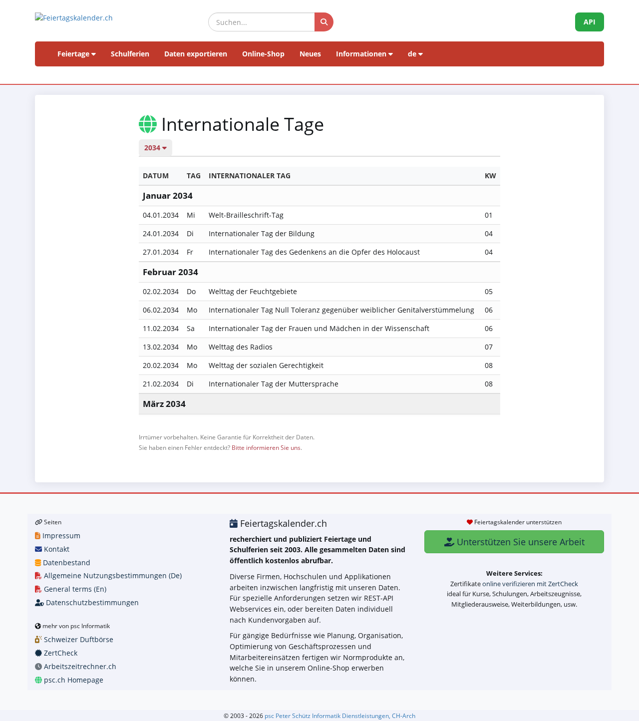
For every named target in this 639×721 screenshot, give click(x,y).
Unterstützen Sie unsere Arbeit (519, 542)
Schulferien (130, 53)
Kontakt (55, 549)
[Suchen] (324, 21)
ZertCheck (59, 653)
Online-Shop (263, 53)
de (413, 53)
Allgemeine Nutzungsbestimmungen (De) (112, 575)
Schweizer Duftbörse (77, 639)
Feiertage (74, 53)
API (590, 21)
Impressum (60, 535)
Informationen (362, 53)
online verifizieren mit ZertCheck (530, 583)
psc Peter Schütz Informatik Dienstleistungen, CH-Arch (340, 716)
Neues (310, 53)
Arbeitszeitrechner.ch (79, 666)
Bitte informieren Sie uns (266, 447)
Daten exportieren (195, 53)
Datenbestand (65, 562)
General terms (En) (74, 589)
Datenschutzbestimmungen (91, 602)
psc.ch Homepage (72, 680)
